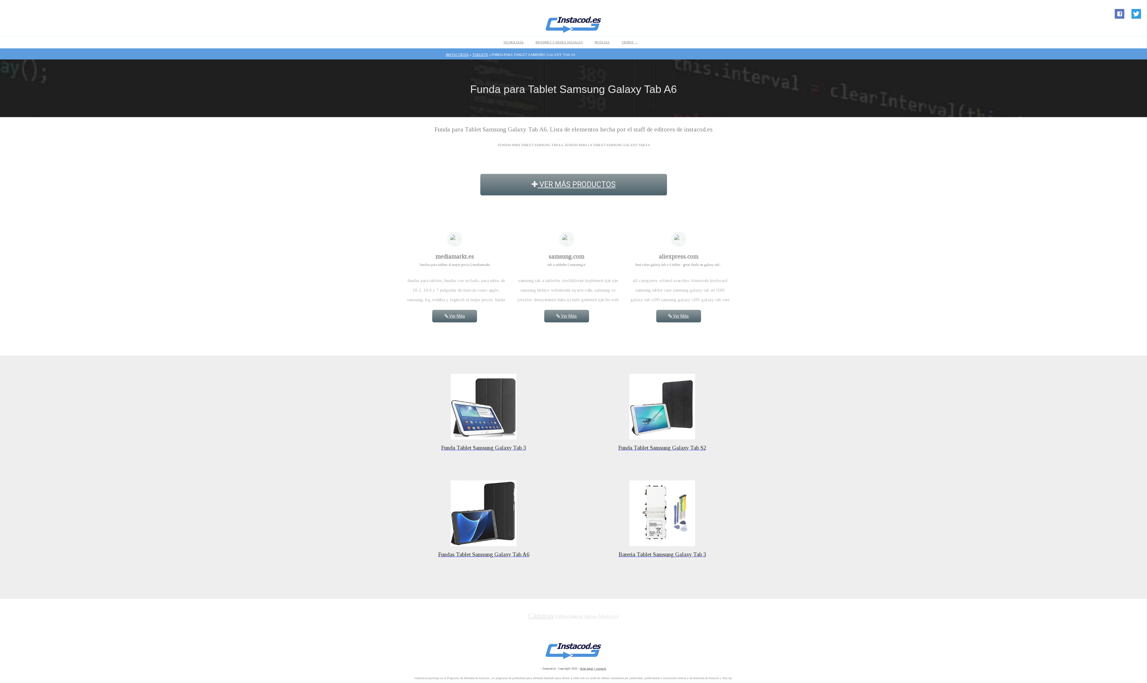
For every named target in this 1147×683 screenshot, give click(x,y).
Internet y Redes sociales (559, 42)
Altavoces (608, 616)
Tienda (628, 42)
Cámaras (541, 615)
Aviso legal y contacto (593, 668)
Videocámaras (568, 616)
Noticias (602, 42)
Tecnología (513, 42)
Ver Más (456, 316)
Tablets (590, 616)
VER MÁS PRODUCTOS (577, 184)
